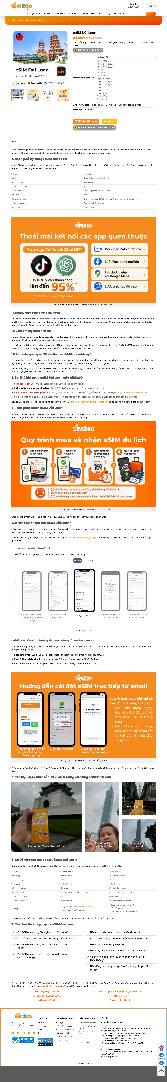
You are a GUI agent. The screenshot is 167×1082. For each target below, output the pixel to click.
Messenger (161, 1066)
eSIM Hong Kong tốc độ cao (47, 995)
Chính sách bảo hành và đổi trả (88, 1036)
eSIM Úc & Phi (88, 14)
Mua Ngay (109, 121)
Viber (161, 1050)
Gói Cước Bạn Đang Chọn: (83, 77)
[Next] (65, 58)
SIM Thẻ (150, 14)
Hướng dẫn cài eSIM (63, 1036)
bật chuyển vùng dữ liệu (84, 538)
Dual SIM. (49, 360)
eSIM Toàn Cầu (119, 14)
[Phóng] (14, 84)
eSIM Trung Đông (103, 14)
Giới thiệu (40, 1026)
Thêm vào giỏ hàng (86, 121)
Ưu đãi (39, 1033)
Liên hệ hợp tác (42, 1029)
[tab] (77, 560)
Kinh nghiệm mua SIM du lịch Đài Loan (88, 402)
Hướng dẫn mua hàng (64, 1029)
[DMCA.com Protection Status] (45, 1045)
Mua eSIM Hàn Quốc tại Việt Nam (47, 999)
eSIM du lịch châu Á (51, 989)
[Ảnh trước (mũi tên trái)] (4, 541)
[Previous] (16, 58)
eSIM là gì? (59, 1026)
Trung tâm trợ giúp (62, 1043)
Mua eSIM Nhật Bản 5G (120, 1003)
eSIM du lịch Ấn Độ (47, 1003)
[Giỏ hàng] (117, 5)
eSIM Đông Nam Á (32, 14)
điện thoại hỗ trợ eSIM (82, 910)
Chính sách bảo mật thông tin (86, 1041)
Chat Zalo (161, 1058)
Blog (39, 1036)
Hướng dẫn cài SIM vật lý (65, 1033)
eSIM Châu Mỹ (74, 14)
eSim (27, 20)
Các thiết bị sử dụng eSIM (65, 1039)
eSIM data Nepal (120, 999)
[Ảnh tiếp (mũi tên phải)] (160, 541)
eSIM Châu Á (47, 14)
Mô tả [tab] (14, 142)
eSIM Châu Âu (60, 14)
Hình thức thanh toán (87, 1045)
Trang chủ (16, 20)
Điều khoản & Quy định (87, 1026)
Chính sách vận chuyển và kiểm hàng (88, 1030)
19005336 (134, 7)
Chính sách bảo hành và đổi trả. (131, 393)
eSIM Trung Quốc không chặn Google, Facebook (120, 995)
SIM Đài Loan (114, 875)
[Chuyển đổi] (13, 935)
